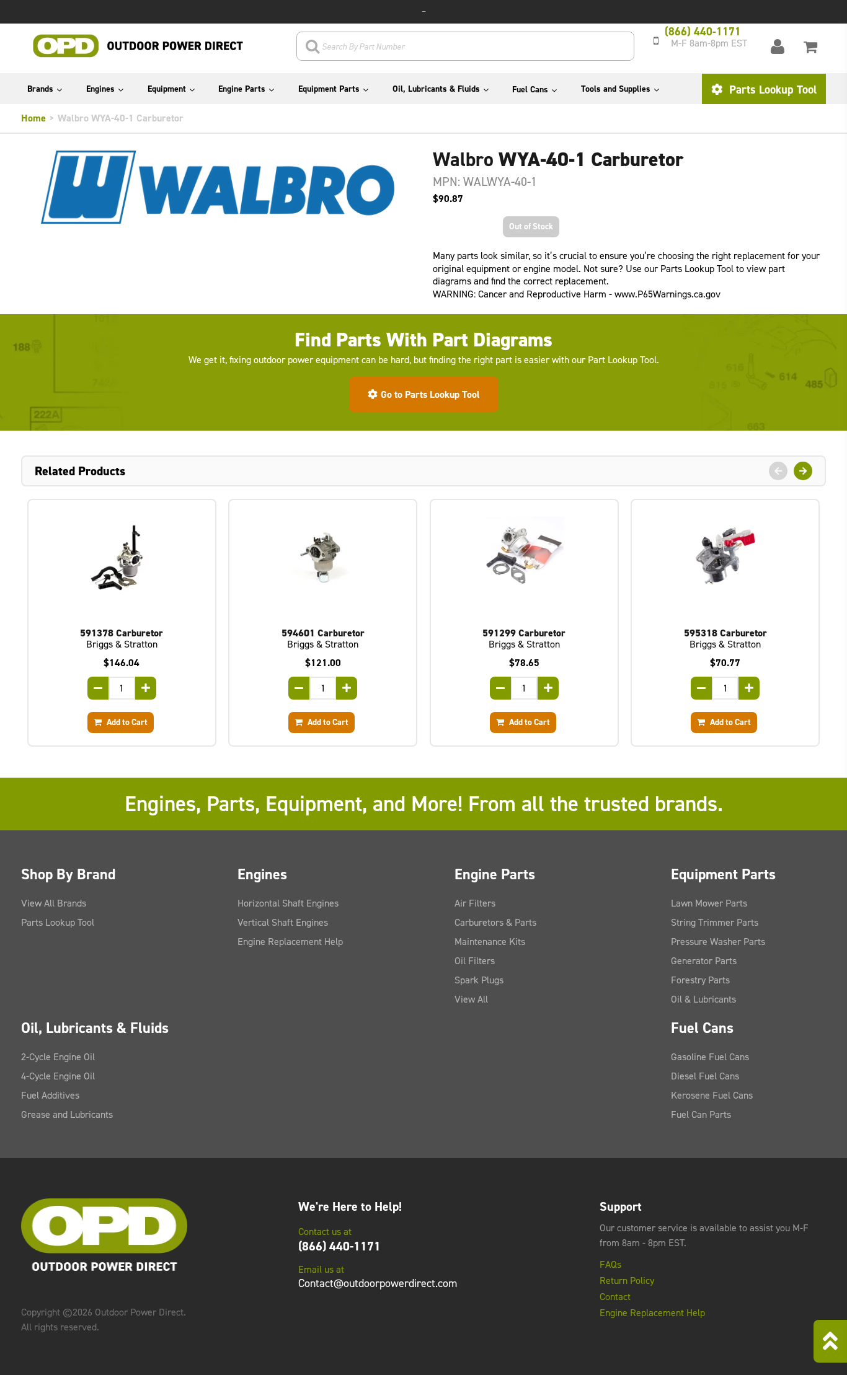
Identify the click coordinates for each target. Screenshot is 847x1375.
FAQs (610, 1265)
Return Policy (627, 1281)
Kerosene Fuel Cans (712, 1095)
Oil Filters (475, 960)
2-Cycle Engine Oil (58, 1056)
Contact (615, 1297)
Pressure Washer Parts (718, 941)
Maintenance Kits (490, 941)
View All (471, 999)
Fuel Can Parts (701, 1114)
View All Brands (53, 903)
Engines (100, 89)
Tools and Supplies (615, 89)
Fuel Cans (530, 89)
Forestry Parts (700, 979)
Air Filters (475, 903)
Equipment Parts (329, 89)
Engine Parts (241, 89)
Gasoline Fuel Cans (710, 1056)
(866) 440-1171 (339, 1246)
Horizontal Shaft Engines (288, 903)
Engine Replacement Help (290, 941)
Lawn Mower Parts (709, 903)
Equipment (167, 89)
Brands (40, 89)
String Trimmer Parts (714, 922)
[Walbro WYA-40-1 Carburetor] (218, 187)
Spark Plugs (479, 979)
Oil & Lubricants (703, 999)
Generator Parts (704, 960)
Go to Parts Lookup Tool (430, 394)
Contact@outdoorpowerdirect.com (377, 1283)
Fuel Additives (50, 1095)
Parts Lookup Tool (771, 89)
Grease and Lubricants (67, 1114)
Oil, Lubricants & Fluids (436, 89)
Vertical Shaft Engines (282, 922)
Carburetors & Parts (495, 922)
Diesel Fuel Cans (705, 1076)
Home (33, 118)
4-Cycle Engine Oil (58, 1076)
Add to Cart (126, 721)
